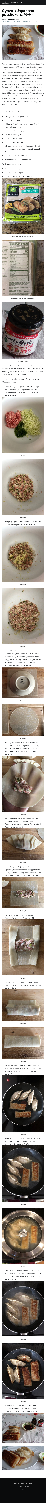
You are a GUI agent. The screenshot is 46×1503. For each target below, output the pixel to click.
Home (13, 2)
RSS (23, 1489)
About (19, 2)
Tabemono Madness (20, 1483)
